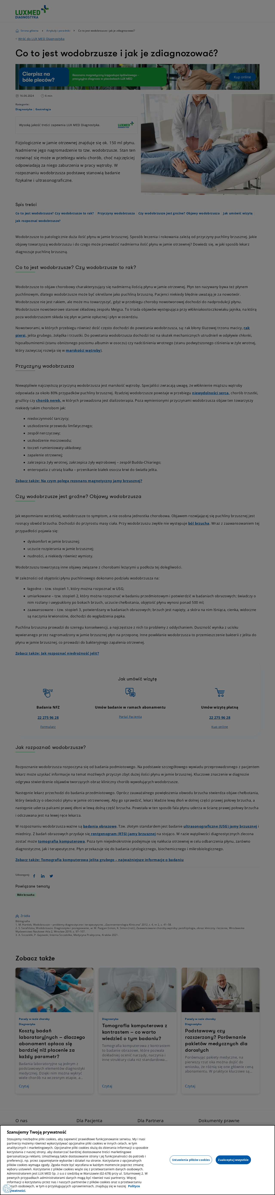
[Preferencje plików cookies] (7, 1188)
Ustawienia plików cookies (191, 1159)
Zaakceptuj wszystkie (233, 1159)
